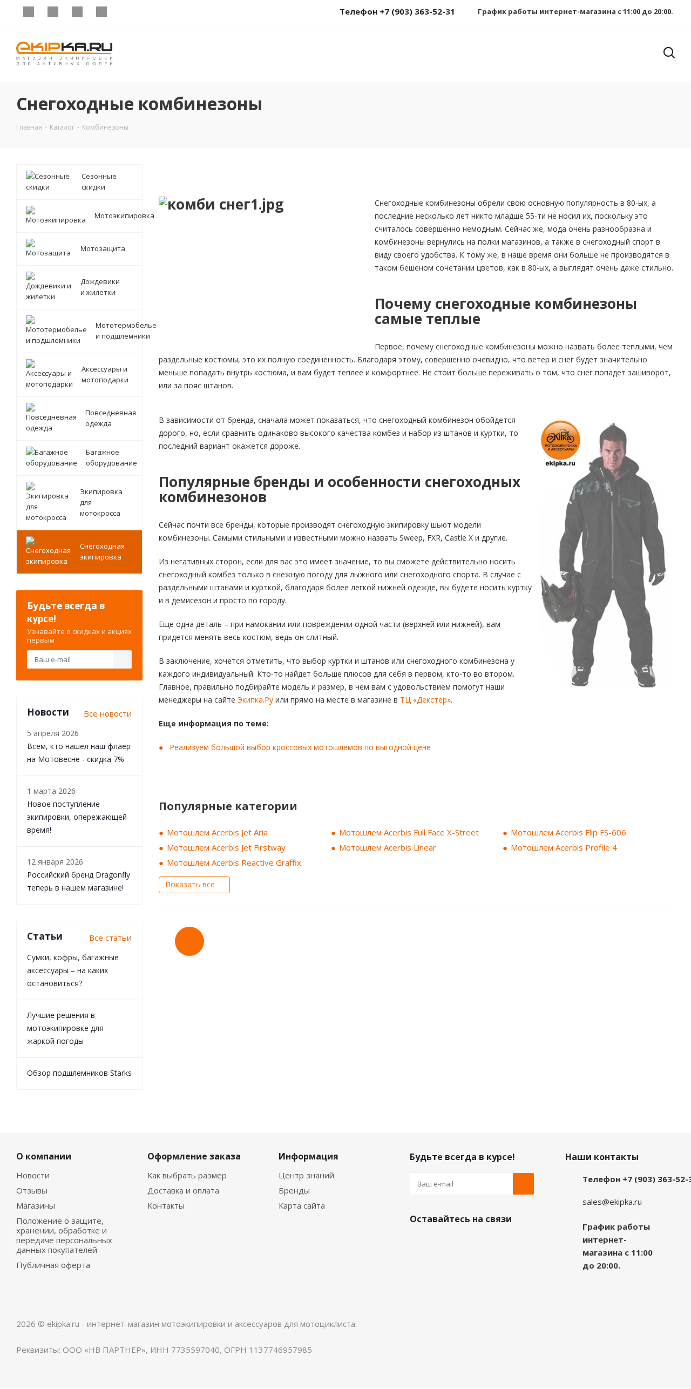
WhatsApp (101, 11)
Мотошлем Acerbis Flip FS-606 (568, 832)
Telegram (52, 11)
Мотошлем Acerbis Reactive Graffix (234, 862)
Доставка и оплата (183, 1190)
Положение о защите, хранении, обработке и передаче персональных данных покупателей (64, 1235)
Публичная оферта (53, 1264)
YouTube (77, 11)
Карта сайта (302, 1205)
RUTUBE (125, 11)
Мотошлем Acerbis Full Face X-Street (409, 832)
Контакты (166, 1205)
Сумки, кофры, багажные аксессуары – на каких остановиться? (73, 970)
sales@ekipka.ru (612, 1201)
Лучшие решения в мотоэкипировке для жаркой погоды (65, 1028)
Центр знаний (306, 1175)
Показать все (190, 884)
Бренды (294, 1190)
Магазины (35, 1205)
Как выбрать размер (187, 1175)
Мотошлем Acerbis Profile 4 (564, 847)
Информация (308, 1156)
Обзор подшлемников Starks (79, 1073)
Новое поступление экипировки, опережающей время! (77, 817)
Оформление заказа (194, 1156)
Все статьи (110, 937)
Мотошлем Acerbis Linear (387, 847)
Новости (33, 1175)
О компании (43, 1156)
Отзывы (32, 1190)
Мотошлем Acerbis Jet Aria (217, 832)
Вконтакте (28, 11)
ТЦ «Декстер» (425, 699)
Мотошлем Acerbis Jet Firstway (226, 847)
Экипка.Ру (255, 699)
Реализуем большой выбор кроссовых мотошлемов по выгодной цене (300, 747)
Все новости (108, 713)
